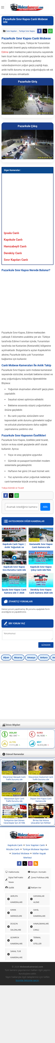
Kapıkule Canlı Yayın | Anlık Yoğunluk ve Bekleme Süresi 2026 (14, 547)
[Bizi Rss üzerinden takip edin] (35, 863)
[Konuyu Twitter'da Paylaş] (45, 31)
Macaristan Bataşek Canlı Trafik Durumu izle (14, 778)
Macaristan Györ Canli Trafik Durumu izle (14, 799)
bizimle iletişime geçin (27, 980)
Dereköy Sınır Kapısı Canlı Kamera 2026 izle (41, 591)
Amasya (31, 657)
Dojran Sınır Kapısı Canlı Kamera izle (40, 799)
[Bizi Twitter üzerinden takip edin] (24, 863)
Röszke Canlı (12, 849)
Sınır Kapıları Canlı (35, 845)
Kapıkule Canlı (15, 845)
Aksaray (18, 657)
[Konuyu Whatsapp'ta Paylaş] (50, 31)
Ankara (44, 657)
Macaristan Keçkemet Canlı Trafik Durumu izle (41, 778)
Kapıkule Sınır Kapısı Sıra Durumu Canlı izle (14, 568)
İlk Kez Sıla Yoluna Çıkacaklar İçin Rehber (41, 821)
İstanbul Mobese (20, 853)
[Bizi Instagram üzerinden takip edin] (30, 863)
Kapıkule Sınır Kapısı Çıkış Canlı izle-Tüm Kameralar (41, 569)
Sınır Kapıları (11, 31)
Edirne (5, 52)
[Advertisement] (27, 203)
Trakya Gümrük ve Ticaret (13, 488)
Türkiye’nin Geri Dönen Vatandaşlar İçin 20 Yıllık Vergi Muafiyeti (14, 822)
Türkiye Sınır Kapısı (27, 31)
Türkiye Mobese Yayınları (36, 849)
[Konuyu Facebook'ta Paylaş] (39, 31)
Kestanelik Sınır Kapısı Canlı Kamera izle (41, 546)
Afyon (6, 657)
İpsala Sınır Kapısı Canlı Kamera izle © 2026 (14, 591)
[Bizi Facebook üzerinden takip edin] (19, 863)
